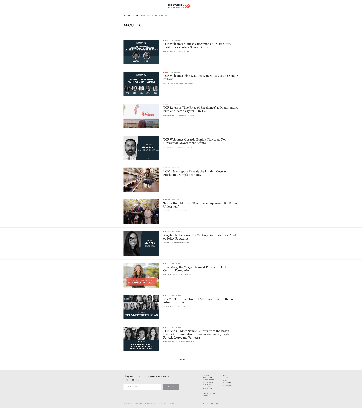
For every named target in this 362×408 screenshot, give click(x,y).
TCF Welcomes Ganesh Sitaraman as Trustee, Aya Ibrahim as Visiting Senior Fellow (196, 45)
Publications (152, 15)
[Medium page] (217, 403)
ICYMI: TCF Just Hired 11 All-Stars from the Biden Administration (198, 301)
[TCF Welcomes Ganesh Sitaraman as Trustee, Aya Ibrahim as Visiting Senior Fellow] (141, 52)
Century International (208, 376)
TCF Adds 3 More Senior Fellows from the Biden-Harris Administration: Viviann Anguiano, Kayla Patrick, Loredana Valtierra (196, 334)
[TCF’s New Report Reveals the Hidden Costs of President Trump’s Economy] (141, 180)
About (161, 15)
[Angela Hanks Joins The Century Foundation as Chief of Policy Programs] (141, 243)
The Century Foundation (184, 51)
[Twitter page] (212, 403)
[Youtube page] (207, 403)
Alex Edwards (182, 306)
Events (143, 15)
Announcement (176, 40)
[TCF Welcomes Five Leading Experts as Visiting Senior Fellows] (141, 84)
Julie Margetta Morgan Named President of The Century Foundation (195, 269)
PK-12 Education (208, 380)
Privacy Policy (227, 385)
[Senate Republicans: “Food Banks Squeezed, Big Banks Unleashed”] (141, 211)
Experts (136, 15)
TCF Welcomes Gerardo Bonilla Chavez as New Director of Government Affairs (195, 141)
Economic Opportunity (207, 388)
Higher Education (177, 104)
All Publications (209, 393)
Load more (181, 359)
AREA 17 (174, 403)
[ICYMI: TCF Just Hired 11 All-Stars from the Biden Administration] (141, 307)
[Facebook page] (203, 403)
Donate (168, 15)
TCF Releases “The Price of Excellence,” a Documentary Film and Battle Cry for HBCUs (200, 109)
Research (127, 15)
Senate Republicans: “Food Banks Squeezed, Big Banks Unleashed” (200, 205)
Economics (175, 168)
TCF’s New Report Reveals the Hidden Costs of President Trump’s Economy (195, 173)
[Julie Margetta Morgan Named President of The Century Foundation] (141, 275)
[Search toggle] (238, 15)
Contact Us (226, 382)
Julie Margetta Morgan (181, 211)
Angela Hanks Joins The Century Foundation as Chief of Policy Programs (199, 237)
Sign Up (171, 387)
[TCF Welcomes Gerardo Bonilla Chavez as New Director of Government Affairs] (141, 148)
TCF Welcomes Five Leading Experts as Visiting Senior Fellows (200, 77)
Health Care (175, 199)
